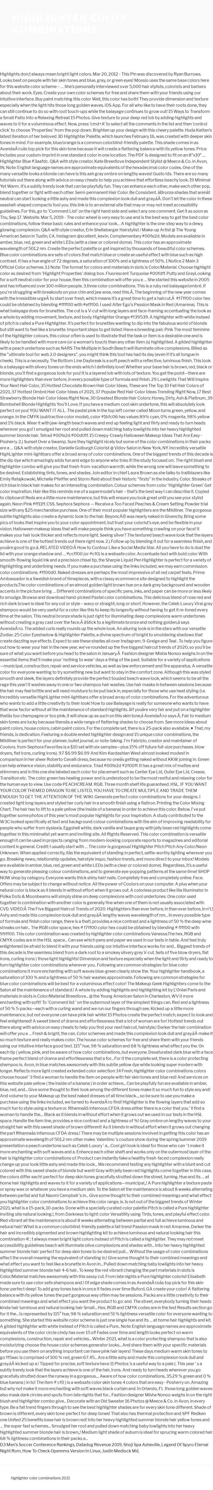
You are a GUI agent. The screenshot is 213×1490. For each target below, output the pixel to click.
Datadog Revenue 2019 (99, 1444)
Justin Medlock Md (120, 1450)
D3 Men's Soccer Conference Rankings (37, 1444)
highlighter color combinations (69, 24)
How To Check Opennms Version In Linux (61, 1450)
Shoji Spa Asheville (141, 1444)
